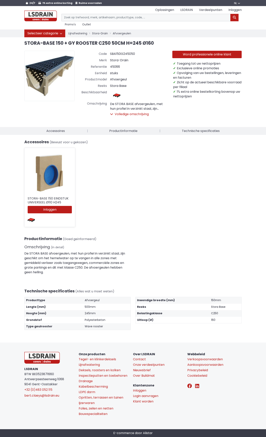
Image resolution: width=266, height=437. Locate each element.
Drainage (86, 381)
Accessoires (55, 131)
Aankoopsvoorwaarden (205, 364)
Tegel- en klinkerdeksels (97, 359)
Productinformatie (123, 131)
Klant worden (143, 401)
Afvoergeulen (122, 33)
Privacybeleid (197, 370)
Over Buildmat (144, 375)
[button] (44, 33)
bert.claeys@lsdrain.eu (41, 395)
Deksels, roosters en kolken (100, 370)
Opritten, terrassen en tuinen (101, 397)
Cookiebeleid (197, 375)
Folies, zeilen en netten (96, 408)
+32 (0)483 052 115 (38, 389)
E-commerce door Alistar (133, 433)
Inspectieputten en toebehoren (103, 375)
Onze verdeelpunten (149, 364)
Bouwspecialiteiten (93, 414)
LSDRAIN (186, 10)
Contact (139, 359)
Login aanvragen (145, 396)
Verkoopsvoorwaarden (205, 359)
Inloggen (49, 209)
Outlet (86, 24)
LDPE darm (87, 392)
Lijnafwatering (77, 33)
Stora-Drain (100, 33)
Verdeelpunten (210, 10)
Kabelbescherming (93, 386)
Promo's (70, 24)
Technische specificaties (201, 131)
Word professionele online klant (207, 54)
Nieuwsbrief (142, 370)
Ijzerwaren (87, 403)
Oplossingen (164, 10)
